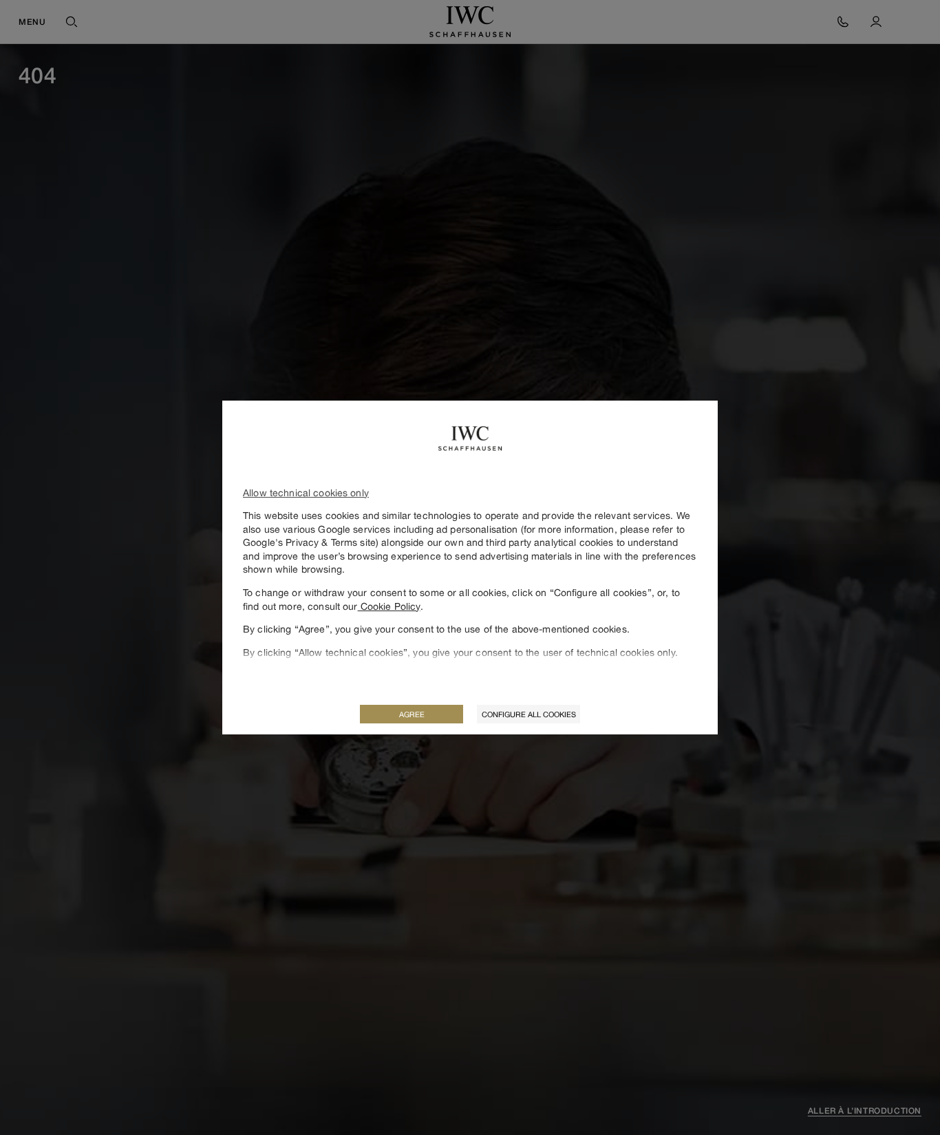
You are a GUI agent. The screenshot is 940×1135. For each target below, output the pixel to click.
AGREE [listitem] (412, 714)
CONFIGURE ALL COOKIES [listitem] (529, 714)
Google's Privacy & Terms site (309, 542)
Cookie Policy (389, 606)
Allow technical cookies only (306, 492)
